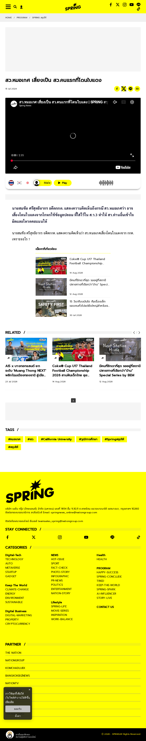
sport (55, 563)
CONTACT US (105, 607)
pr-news (57, 581)
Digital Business (15, 611)
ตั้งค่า (18, 716)
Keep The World (16, 585)
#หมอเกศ (14, 439)
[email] (137, 89)
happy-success (107, 572)
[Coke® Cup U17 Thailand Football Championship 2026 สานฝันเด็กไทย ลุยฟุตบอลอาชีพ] (73, 349)
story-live (104, 598)
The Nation (13, 653)
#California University (56, 439)
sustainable (14, 602)
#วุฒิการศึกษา (88, 439)
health (102, 559)
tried (100, 581)
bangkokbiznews (17, 676)
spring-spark (106, 589)
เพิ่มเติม (9, 701)
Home (8, 17)
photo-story (60, 572)
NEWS (55, 555)
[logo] (73, 7)
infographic (60, 576)
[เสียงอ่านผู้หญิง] (42, 183)
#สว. (31, 439)
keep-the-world (108, 585)
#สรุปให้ (13, 447)
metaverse (12, 568)
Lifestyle (56, 602)
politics (57, 585)
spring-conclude (109, 577)
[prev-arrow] (134, 332)
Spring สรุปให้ (39, 17)
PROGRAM (22, 17)
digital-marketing (18, 615)
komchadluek (15, 668)
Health (101, 555)
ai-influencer (106, 594)
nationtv (12, 683)
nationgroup (14, 660)
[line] (130, 89)
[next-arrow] (139, 332)
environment (14, 598)
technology (14, 559)
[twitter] (124, 89)
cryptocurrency (17, 624)
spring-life (59, 606)
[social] (111, 4)
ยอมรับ (18, 708)
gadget (10, 576)
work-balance (62, 619)
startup (11, 572)
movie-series (60, 611)
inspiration (59, 615)
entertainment (61, 589)
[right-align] (14, 6)
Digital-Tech (13, 555)
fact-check (59, 568)
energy (10, 594)
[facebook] (117, 89)
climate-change (17, 589)
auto (9, 563)
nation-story (61, 593)
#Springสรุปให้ (114, 439)
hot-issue (57, 559)
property (12, 620)
